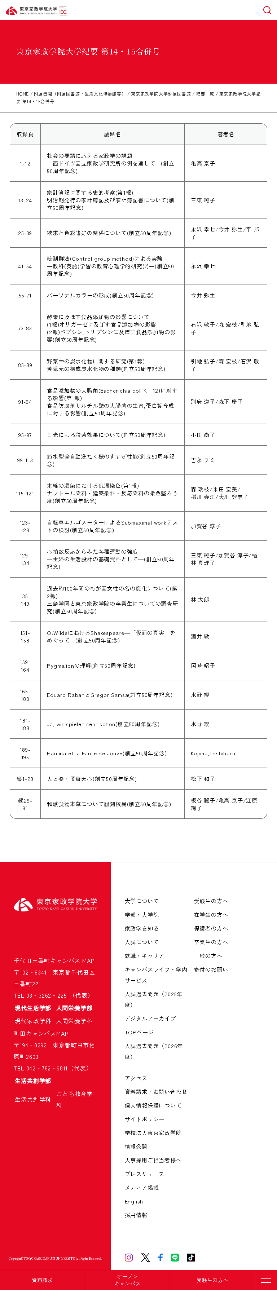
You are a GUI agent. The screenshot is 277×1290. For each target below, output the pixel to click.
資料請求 (42, 1280)
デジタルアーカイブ (150, 1018)
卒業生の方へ (211, 942)
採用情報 (136, 1215)
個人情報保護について (153, 1105)
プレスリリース (145, 1174)
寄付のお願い (211, 969)
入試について (142, 942)
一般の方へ (208, 955)
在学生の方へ (211, 914)
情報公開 (136, 1146)
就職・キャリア (145, 955)
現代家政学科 (36, 1020)
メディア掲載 (142, 1187)
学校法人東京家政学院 (153, 1132)
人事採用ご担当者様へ (153, 1160)
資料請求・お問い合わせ (156, 1091)
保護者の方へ (211, 928)
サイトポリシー (145, 1119)
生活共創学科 (36, 1099)
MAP (88, 960)
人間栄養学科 (74, 1020)
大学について (142, 901)
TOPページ (139, 1032)
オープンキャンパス (127, 1280)
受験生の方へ (213, 1280)
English (134, 1201)
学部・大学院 (142, 914)
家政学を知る (142, 928)
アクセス (136, 1078)
